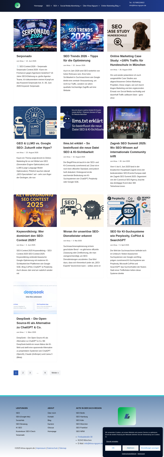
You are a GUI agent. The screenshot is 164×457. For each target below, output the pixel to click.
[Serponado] (35, 35)
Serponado (24, 56)
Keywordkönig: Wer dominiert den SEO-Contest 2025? (30, 236)
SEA (55, 6)
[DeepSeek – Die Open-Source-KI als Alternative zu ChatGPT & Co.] (35, 298)
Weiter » (55, 373)
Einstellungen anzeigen (150, 448)
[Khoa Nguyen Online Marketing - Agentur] (17, 5)
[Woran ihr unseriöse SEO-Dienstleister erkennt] (82, 210)
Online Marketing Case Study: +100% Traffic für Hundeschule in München (127, 60)
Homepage (38, 6)
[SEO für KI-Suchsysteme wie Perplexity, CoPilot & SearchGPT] (128, 210)
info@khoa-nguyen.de (137, 5)
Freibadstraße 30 (85, 437)
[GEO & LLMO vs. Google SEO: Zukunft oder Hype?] (35, 122)
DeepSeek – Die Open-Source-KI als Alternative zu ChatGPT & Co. (33, 323)
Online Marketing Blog (109, 6)
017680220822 (138, 2)
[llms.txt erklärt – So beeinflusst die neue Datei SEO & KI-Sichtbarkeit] (82, 122)
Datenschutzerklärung (129, 454)
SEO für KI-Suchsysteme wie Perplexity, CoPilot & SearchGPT (127, 236)
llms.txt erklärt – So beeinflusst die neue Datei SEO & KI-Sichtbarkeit (81, 148)
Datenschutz (52, 448)
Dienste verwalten (112, 441)
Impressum (141, 454)
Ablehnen (130, 448)
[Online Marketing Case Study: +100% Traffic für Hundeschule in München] (128, 35)
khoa (22, 61)
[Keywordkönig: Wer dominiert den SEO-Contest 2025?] (35, 210)
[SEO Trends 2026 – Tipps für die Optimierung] (82, 35)
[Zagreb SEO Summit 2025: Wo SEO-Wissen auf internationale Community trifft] (128, 122)
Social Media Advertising (69, 6)
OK (113, 448)
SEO (48, 6)
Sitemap (62, 448)
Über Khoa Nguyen (90, 6)
